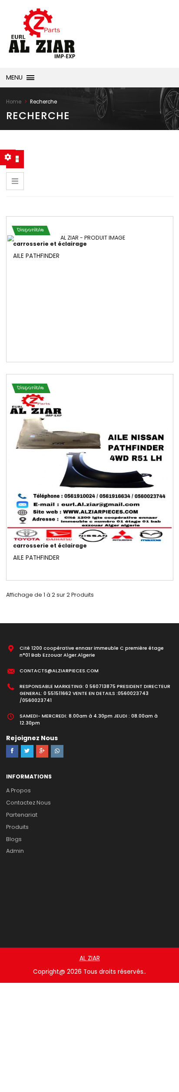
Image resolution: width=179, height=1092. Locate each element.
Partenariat (21, 814)
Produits (17, 827)
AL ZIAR (90, 958)
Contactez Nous (28, 802)
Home (13, 101)
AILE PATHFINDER (36, 256)
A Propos (18, 790)
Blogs (14, 839)
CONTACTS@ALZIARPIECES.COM (59, 671)
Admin (15, 851)
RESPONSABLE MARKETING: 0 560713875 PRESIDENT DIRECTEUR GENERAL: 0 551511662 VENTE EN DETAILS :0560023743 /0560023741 (95, 693)
